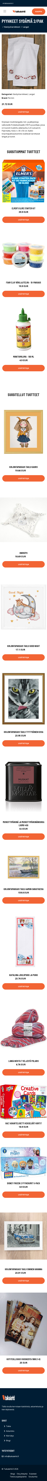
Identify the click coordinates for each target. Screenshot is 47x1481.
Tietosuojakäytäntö (18, 1476)
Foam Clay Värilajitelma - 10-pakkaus (23, 282)
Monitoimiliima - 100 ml (23, 356)
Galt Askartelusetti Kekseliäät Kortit (23, 1123)
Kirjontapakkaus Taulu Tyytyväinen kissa (23, 731)
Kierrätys (10, 1435)
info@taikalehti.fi (8, 3)
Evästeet (33, 1474)
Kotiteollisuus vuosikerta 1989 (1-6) (23, 1359)
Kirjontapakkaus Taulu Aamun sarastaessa (23, 889)
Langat (26, 27)
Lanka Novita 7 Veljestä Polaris (23, 1060)
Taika (8, 1426)
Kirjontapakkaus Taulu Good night (23, 646)
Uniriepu (23, 552)
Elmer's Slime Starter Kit (23, 208)
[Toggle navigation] (5, 11)
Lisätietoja (23, 112)
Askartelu (10, 1431)
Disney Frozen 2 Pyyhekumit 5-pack (23, 1183)
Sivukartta (33, 1476)
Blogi (8, 1440)
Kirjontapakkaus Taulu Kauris (23, 467)
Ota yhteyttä (22, 1474)
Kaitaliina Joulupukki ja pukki (23, 975)
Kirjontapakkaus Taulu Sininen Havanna (23, 1269)
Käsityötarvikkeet (12, 27)
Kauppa (38, 11)
